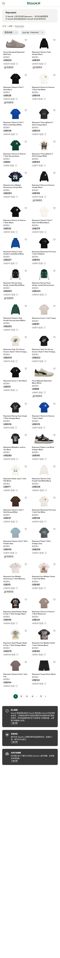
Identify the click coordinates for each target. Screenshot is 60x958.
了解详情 (33, 723)
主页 (4, 26)
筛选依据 (9, 32)
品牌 (10, 26)
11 (41, 696)
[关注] (26, 40)
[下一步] (45, 696)
